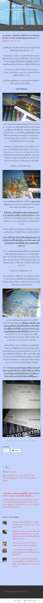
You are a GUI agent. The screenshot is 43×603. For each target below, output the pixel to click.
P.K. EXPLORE (21, 5)
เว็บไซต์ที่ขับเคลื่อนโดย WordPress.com (16, 592)
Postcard (5, 480)
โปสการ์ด (22, 478)
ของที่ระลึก (10, 475)
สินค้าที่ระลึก (13, 478)
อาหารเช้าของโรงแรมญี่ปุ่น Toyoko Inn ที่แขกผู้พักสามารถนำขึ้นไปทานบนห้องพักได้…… (26, 552)
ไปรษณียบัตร (32, 478)
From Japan (12, 472)
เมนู (21, 28)
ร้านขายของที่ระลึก (22, 475)
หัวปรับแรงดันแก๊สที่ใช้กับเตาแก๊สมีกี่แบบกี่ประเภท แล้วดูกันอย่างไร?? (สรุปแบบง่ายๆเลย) (26, 524)
